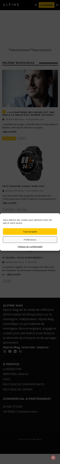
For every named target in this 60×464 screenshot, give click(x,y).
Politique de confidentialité (30, 246)
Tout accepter (30, 231)
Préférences (30, 239)
